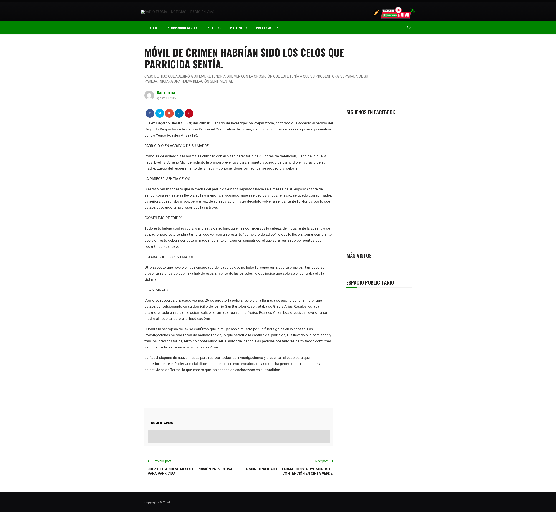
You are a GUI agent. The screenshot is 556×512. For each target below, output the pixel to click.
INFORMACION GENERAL (183, 27)
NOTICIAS (214, 27)
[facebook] (150, 113)
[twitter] (159, 113)
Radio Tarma (166, 92)
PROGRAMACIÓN (267, 27)
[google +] (169, 113)
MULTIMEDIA (238, 27)
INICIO (153, 27)
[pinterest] (189, 113)
